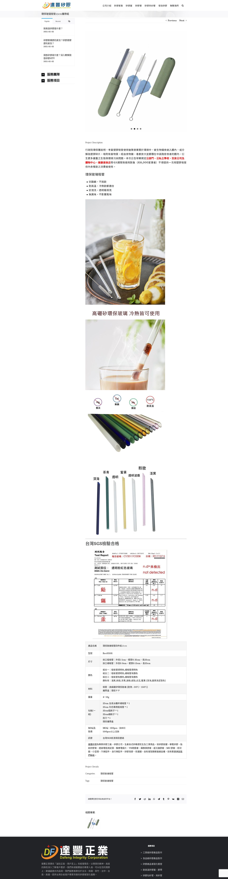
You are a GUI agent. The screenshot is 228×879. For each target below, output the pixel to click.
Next (181, 20)
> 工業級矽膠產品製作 (151, 852)
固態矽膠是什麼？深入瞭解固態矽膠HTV (57, 57)
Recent (58, 21)
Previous (172, 20)
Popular (47, 21)
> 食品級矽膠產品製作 (151, 858)
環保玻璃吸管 (107, 773)
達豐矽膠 (92, 744)
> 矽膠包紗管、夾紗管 (151, 875)
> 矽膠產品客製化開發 (151, 864)
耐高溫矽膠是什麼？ (53, 28)
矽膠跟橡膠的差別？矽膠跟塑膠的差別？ (57, 42)
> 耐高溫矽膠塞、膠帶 (151, 869)
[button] (183, 5)
